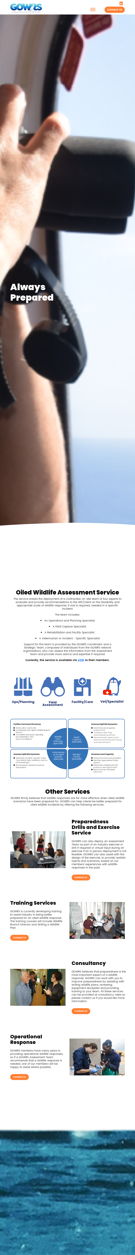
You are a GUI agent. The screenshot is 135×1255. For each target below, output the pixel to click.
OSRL (81, 660)
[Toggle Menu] (92, 9)
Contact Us (114, 10)
